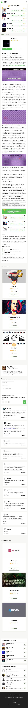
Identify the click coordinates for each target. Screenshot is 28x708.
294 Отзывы (15, 20)
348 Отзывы (15, 15)
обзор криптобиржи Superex (8, 149)
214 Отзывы (15, 25)
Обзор (22, 10)
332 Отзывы (15, 10)
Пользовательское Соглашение (14, 694)
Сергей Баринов (11, 366)
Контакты (14, 702)
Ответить (23, 417)
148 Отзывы (15, 31)
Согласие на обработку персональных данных (14, 697)
